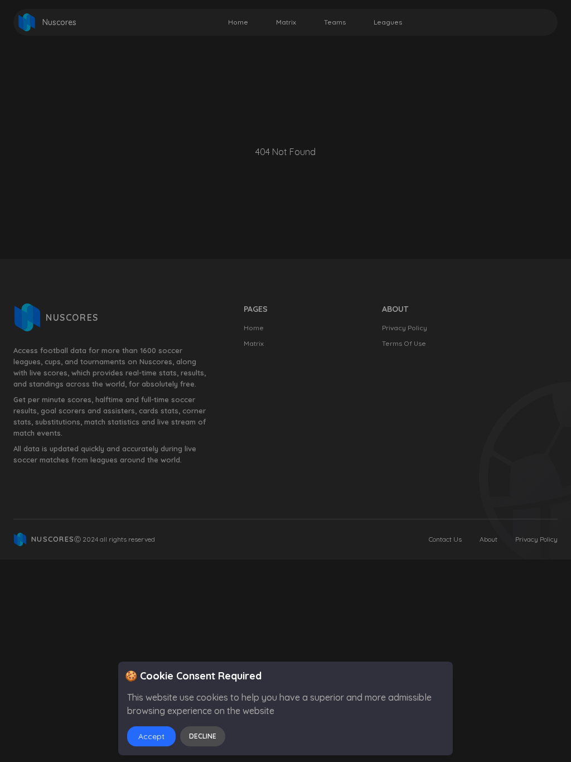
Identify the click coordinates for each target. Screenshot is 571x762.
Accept (151, 736)
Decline (202, 736)
